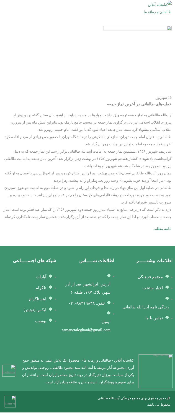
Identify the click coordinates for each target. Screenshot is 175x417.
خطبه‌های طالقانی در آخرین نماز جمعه (139, 104)
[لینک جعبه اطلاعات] (96, 371)
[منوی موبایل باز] (5, 8)
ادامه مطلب (162, 229)
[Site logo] (154, 8)
